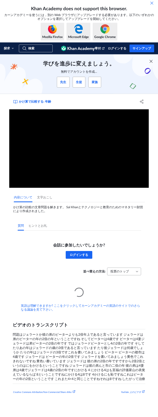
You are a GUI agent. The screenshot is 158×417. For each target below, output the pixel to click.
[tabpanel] (79, 207)
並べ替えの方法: (94, 271)
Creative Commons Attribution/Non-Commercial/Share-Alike (42, 387)
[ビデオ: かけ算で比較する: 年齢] (79, 148)
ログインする (117, 48)
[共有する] (142, 101)
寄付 (98, 48)
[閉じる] (152, 3)
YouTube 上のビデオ (131, 387)
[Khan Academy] (78, 48)
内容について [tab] (23, 197)
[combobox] (124, 271)
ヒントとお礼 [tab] (38, 225)
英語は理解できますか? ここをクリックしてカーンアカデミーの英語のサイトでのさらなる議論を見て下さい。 (80, 302)
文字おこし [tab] (44, 197)
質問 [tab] (21, 225)
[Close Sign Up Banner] (151, 61)
